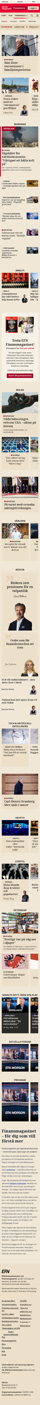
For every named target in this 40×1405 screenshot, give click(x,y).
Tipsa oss (24, 1308)
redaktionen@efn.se (22, 1395)
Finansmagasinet (9, 1340)
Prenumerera (19, 8)
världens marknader (18, 1183)
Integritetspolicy (9, 1304)
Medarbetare (26, 1318)
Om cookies (7, 1325)
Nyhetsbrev (25, 1325)
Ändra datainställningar (10, 1333)
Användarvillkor (8, 1301)
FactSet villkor (8, 1314)
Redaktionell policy (10, 1321)
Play (3, 1337)
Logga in (33, 8)
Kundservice (25, 1315)
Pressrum (24, 1322)
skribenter (11, 1169)
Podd (4, 1355)
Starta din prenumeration (20, 375)
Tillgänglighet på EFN (11, 1328)
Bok (3, 1351)
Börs (4, 1344)
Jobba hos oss (26, 1311)
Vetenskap (6, 1348)
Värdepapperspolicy (10, 1318)
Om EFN (23, 1301)
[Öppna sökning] (31, 15)
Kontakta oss (25, 1304)
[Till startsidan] (7, 8)
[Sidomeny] (37, 15)
